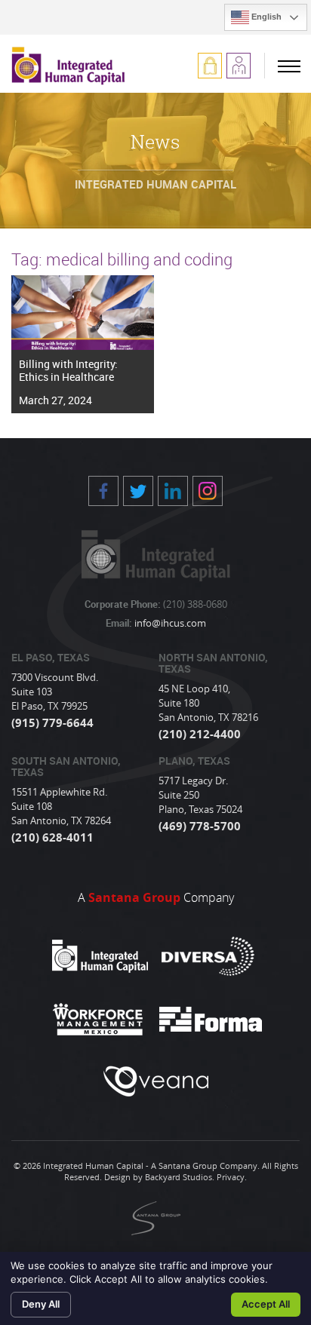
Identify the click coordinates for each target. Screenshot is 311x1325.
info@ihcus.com (169, 623)
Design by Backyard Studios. (159, 1176)
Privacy (231, 1176)
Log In (210, 65)
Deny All (41, 1304)
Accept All (266, 1304)
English (265, 16)
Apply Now (238, 65)
